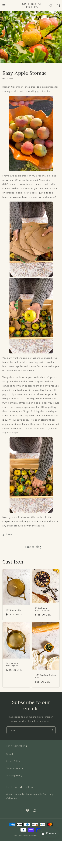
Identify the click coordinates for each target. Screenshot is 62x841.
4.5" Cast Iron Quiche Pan (45, 676)
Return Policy (13, 761)
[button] (3, 5)
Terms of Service (15, 768)
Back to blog (33, 547)
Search (10, 754)
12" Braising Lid (13, 610)
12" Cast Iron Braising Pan (12, 664)
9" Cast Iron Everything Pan (42, 609)
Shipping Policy (14, 775)
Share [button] (9, 534)
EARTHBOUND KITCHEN (27, 835)
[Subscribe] (51, 730)
